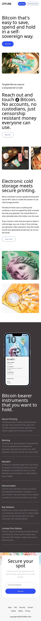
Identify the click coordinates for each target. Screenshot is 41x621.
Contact (30, 607)
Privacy (27, 611)
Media (20, 611)
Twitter (13, 611)
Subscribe (21, 591)
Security (22, 607)
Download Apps (33, 4)
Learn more (8, 239)
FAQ (15, 607)
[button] (6, 165)
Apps (10, 607)
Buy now (22, 4)
